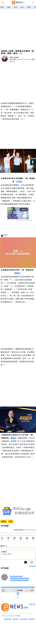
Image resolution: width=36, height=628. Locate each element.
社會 (15, 7)
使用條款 (16, 619)
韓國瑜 (17, 273)
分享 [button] (31, 590)
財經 (28, 7)
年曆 (10, 521)
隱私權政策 (32, 566)
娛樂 (8, 7)
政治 (22, 7)
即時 (2, 7)
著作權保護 (7, 619)
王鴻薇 (19, 181)
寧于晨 (16, 57)
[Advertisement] (18, 28)
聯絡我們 (32, 619)
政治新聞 (13, 59)
